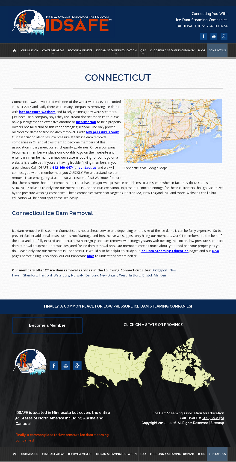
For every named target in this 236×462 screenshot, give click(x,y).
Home (14, 50)
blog (90, 256)
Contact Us (217, 50)
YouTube (213, 36)
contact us (88, 167)
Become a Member (80, 50)
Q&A (143, 50)
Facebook (203, 36)
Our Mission (29, 50)
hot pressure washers (37, 112)
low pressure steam (102, 132)
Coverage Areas (53, 50)
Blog (201, 50)
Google (224, 36)
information (86, 122)
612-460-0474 (214, 26)
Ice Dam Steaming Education (116, 50)
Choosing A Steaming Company (172, 50)
